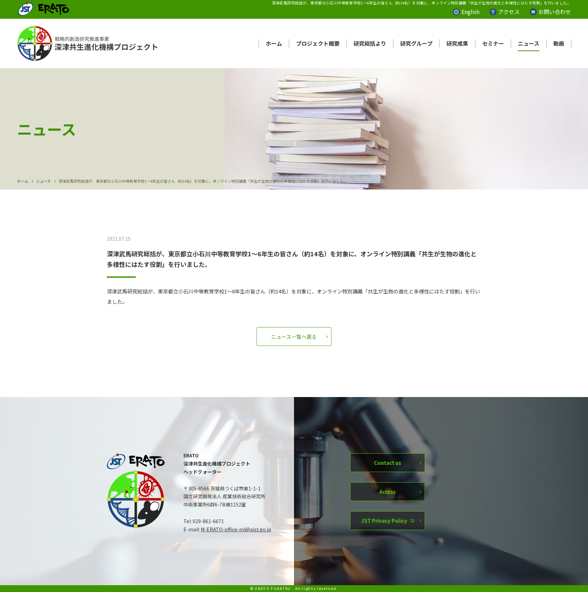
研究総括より (370, 43)
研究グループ (416, 43)
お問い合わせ (554, 11)
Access (387, 491)
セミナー (493, 43)
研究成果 (457, 43)
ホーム (274, 43)
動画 (558, 43)
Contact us (387, 462)
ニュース (528, 43)
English (470, 11)
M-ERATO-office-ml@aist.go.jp (236, 529)
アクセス (509, 11)
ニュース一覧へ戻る (294, 336)
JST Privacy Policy (384, 520)
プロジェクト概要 (318, 43)
